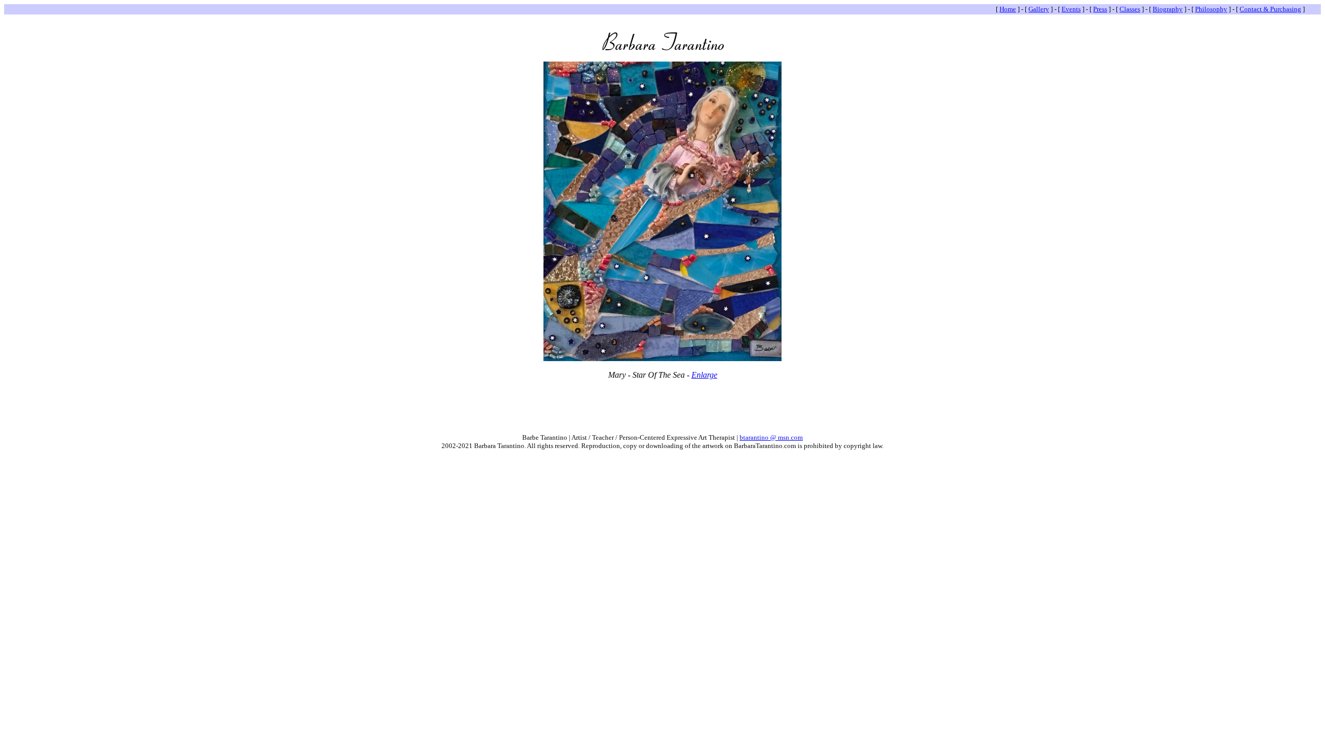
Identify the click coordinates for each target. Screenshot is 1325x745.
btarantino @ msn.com (771, 437)
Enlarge (704, 374)
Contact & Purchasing (1270, 9)
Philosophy (1211, 9)
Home (1007, 9)
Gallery (1038, 9)
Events (1071, 9)
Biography (1168, 9)
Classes (1130, 9)
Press (1100, 9)
